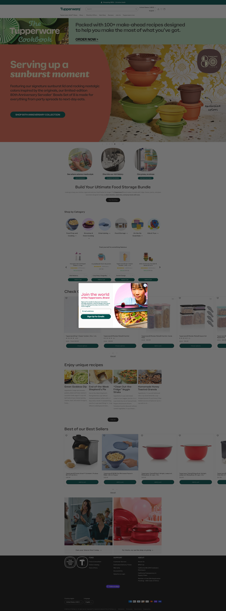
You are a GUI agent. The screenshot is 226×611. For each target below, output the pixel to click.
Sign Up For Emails (95, 316)
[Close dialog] (145, 285)
